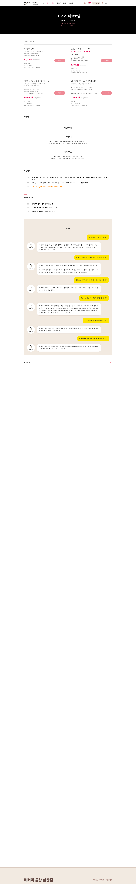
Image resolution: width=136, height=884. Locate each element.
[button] (109, 3)
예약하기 (60, 60)
